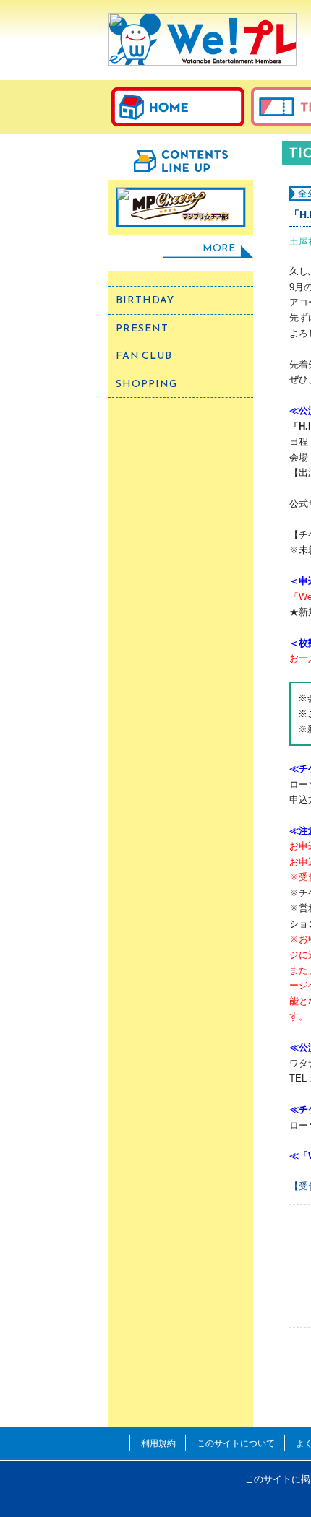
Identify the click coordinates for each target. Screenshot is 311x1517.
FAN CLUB (144, 355)
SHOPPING (146, 383)
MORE (219, 248)
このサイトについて (236, 1443)
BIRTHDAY (145, 300)
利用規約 (158, 1443)
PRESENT (142, 328)
